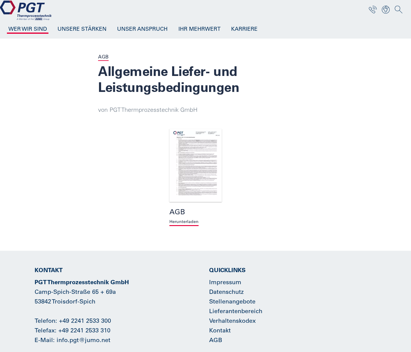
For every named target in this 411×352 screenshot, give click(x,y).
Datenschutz (226, 291)
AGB (215, 340)
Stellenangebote (232, 301)
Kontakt (220, 330)
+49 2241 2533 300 (85, 320)
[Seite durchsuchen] (399, 10)
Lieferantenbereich (235, 311)
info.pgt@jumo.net (83, 340)
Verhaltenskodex (232, 320)
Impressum (225, 282)
